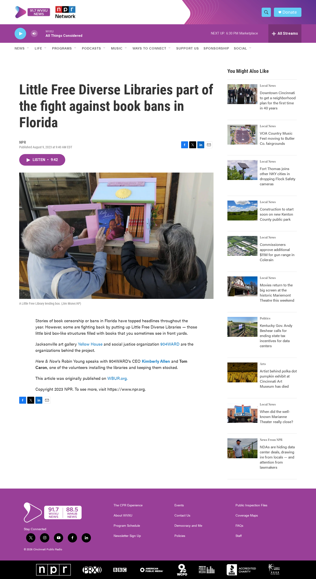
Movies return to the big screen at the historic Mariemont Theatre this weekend (277, 292)
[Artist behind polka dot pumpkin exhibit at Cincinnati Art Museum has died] (242, 372)
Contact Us (182, 515)
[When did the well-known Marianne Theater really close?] (242, 413)
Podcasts (91, 48)
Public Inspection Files (251, 505)
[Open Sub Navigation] (28, 48)
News (20, 48)
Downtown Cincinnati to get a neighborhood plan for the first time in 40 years (278, 100)
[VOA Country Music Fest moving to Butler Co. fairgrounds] (242, 135)
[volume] (34, 33)
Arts (263, 364)
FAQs (239, 525)
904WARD (170, 344)
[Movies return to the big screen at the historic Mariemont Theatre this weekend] (242, 286)
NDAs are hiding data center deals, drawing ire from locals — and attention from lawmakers (277, 457)
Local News (268, 86)
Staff (238, 536)
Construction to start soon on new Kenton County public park (277, 214)
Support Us (187, 48)
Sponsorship (216, 48)
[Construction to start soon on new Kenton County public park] (242, 210)
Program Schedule (127, 525)
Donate (289, 12)
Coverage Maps (246, 515)
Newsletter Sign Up (127, 536)
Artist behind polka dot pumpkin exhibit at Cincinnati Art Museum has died (278, 378)
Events (179, 505)
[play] (20, 33)
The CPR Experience (128, 505)
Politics (265, 318)
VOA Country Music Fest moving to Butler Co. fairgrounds (277, 138)
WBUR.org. (117, 378)
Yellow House (90, 344)
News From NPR (271, 440)
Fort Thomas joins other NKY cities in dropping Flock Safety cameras (277, 176)
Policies (179, 536)
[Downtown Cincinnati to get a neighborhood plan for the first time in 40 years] (242, 94)
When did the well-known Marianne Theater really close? (276, 416)
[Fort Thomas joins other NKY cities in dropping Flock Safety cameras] (242, 170)
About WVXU (123, 515)
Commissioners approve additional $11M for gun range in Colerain (277, 252)
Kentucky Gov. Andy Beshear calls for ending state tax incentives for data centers (276, 335)
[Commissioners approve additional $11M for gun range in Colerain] (242, 246)
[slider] (41, 33)
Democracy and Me (188, 525)
